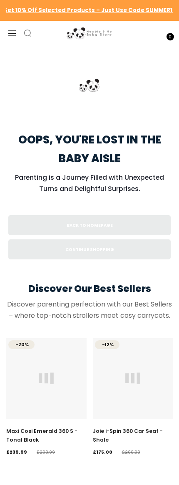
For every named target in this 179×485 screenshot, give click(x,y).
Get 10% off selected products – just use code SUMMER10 (89, 10)
